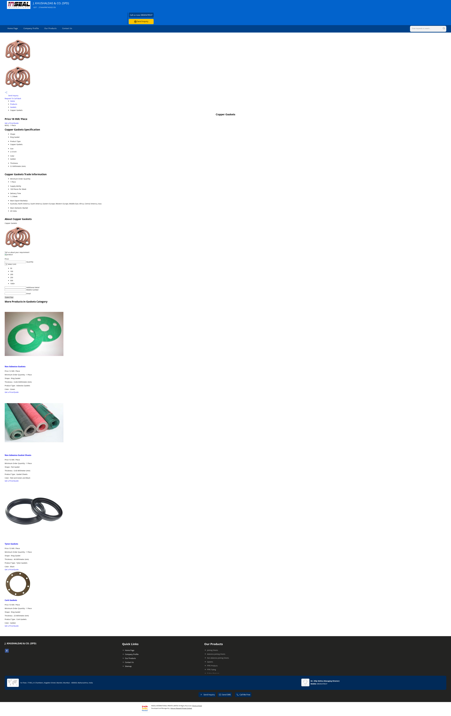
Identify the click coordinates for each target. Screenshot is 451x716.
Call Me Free (245, 694)
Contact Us (67, 28)
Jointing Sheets (212, 650)
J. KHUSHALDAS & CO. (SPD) (51, 4)
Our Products (50, 28)
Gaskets (13, 107)
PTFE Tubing (211, 669)
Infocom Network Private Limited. (181, 708)
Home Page (13, 28)
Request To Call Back (13, 98)
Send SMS (226, 694)
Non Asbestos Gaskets (15, 366)
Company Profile (31, 28)
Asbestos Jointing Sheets (216, 654)
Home (12, 101)
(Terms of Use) (197, 706)
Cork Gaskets (11, 600)
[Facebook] (7, 652)
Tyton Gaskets (11, 544)
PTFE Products (212, 666)
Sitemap (128, 666)
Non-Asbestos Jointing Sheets (218, 658)
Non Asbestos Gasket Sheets (18, 455)
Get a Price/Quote (12, 123)
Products (13, 104)
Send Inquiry (142, 21)
